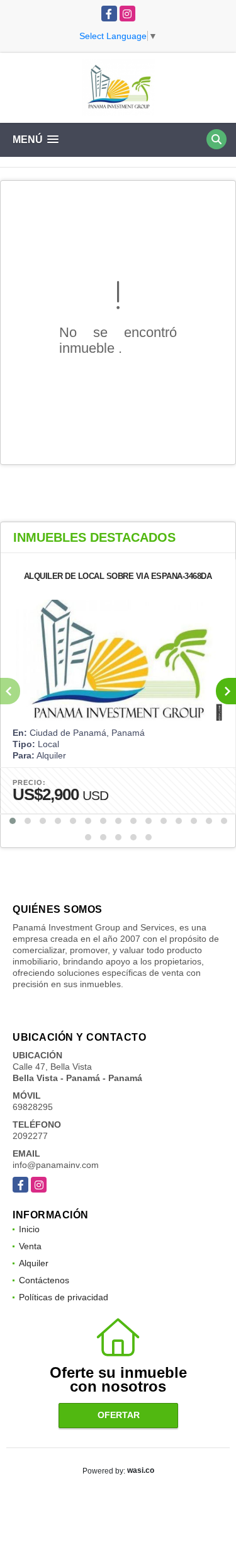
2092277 (30, 1136)
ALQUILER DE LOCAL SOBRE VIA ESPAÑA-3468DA (118, 576)
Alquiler (33, 1263)
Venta (30, 1246)
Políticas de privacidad (63, 1297)
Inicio (29, 1229)
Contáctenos (44, 1280)
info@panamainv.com (56, 1165)
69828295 (33, 1107)
